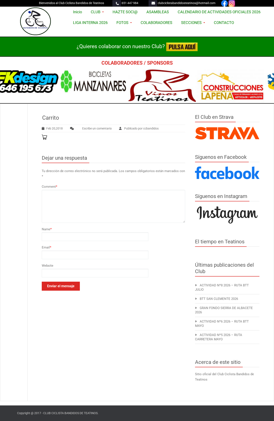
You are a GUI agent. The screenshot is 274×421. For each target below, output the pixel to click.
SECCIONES (191, 22)
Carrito (50, 118)
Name (47, 229)
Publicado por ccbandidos (141, 128)
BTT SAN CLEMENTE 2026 (219, 299)
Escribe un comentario (97, 128)
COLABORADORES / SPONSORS (137, 63)
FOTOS (122, 22)
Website (47, 266)
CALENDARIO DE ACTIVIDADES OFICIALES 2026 (219, 12)
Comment (49, 187)
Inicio (77, 12)
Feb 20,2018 (54, 128)
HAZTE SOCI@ (125, 12)
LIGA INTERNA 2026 (90, 22)
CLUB (95, 12)
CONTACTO (224, 22)
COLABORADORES (156, 22)
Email (46, 247)
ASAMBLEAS (157, 12)
